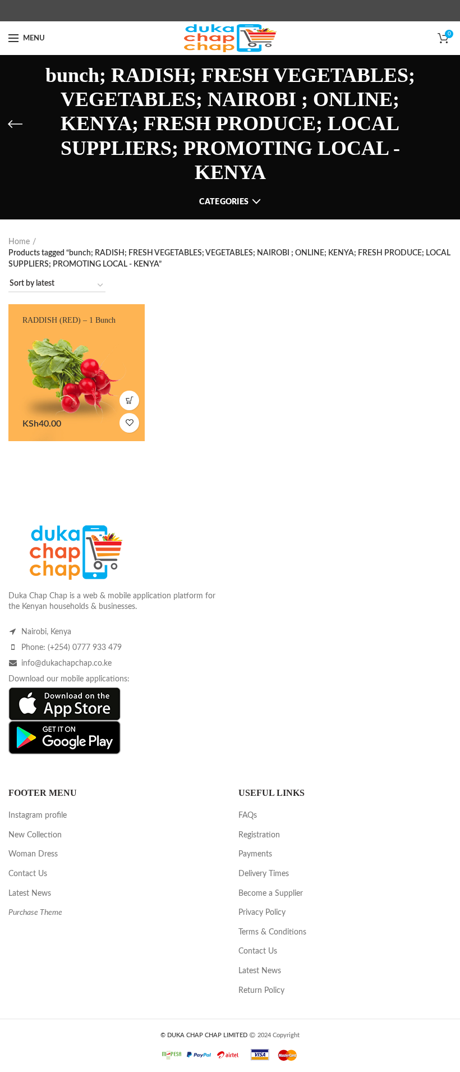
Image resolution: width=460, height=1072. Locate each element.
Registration (259, 835)
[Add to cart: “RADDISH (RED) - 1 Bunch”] (129, 400)
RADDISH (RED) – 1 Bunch (69, 320)
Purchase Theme (35, 913)
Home (19, 242)
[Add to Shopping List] (129, 423)
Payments (255, 854)
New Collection (35, 835)
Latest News (29, 893)
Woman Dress (33, 854)
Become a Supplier (270, 893)
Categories (224, 202)
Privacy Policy (262, 913)
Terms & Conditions (272, 932)
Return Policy (261, 991)
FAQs (247, 815)
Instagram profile (37, 815)
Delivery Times (263, 874)
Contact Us (27, 874)
